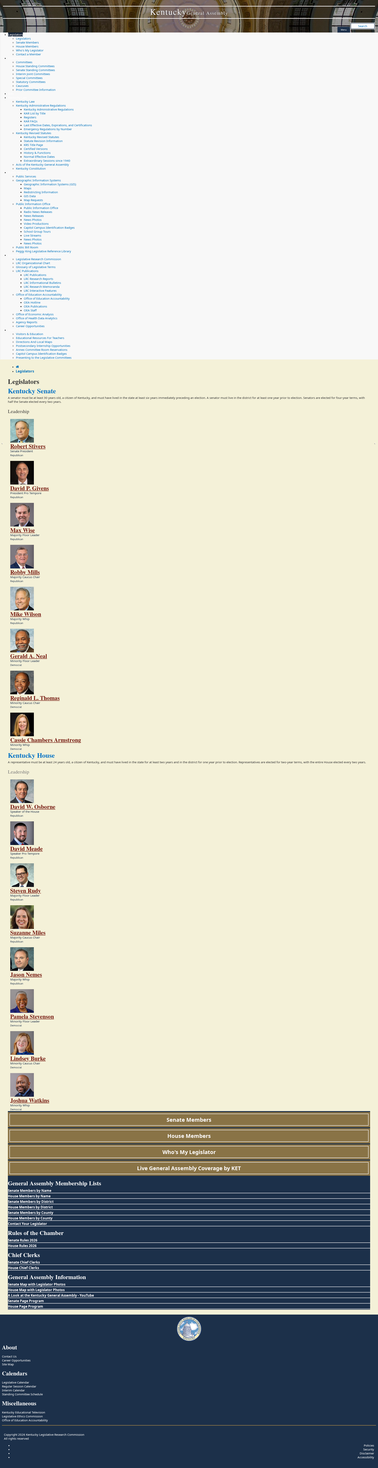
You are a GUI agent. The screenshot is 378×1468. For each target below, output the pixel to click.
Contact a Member (28, 54)
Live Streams (32, 235)
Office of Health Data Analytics (36, 318)
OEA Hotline (32, 302)
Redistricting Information (41, 192)
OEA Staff (30, 310)
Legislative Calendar (15, 1382)
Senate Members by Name (29, 1190)
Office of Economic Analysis (35, 314)
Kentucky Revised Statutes (33, 133)
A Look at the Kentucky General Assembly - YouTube (51, 1295)
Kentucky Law (17, 97)
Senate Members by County (30, 1212)
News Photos (33, 220)
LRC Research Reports (38, 279)
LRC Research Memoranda (41, 287)
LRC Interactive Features (40, 290)
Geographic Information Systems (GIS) (50, 184)
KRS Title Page (33, 145)
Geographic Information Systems (38, 180)
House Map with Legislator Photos (36, 1290)
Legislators (15, 34)
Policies (369, 1445)
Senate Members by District (31, 1201)
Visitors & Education (21, 330)
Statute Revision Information (43, 141)
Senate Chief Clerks (24, 1262)
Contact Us (9, 1356)
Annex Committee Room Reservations (41, 350)
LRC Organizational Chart (33, 263)
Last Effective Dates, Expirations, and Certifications (58, 125)
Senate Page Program (26, 1301)
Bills (11, 94)
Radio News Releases (38, 212)
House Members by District (30, 1207)
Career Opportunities (30, 326)
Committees (16, 58)
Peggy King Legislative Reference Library (43, 251)
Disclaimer (367, 1453)
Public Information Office (33, 204)
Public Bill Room (27, 247)
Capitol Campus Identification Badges (49, 227)
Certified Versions (36, 149)
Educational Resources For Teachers (40, 338)
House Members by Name (29, 1196)
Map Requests (33, 200)
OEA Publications (35, 306)
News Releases (34, 216)
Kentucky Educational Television (23, 1412)
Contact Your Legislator (27, 1223)
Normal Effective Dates (39, 157)
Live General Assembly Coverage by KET (189, 1168)
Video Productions (36, 224)
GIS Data (30, 196)
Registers (30, 117)
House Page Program (25, 1306)
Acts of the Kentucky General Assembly (42, 164)
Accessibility (366, 1457)
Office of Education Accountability (39, 294)
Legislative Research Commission (30, 255)
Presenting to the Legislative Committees (43, 357)
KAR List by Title (34, 113)
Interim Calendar (13, 1390)
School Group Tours (37, 231)
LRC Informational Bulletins (42, 283)
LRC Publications (27, 271)
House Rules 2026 (22, 1245)
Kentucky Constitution (31, 168)
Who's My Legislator (30, 50)
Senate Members (27, 42)
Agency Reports (26, 322)
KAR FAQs (30, 121)
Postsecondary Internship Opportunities (43, 346)
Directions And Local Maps (34, 342)
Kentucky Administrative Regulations (41, 105)
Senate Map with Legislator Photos (36, 1284)
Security (368, 1449)
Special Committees (29, 78)
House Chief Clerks (23, 1268)
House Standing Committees (35, 66)
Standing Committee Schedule (22, 1394)
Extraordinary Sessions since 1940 (47, 160)
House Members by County (30, 1218)
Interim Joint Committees (33, 74)
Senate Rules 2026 (22, 1240)
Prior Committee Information (36, 90)
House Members (27, 46)
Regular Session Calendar (19, 1386)
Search (362, 26)
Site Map (8, 1364)
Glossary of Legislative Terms (36, 267)
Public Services (18, 172)
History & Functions (37, 153)
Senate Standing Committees (35, 70)
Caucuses (22, 86)
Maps (27, 188)
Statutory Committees (30, 82)
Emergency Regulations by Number (48, 129)
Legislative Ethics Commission (22, 1416)
